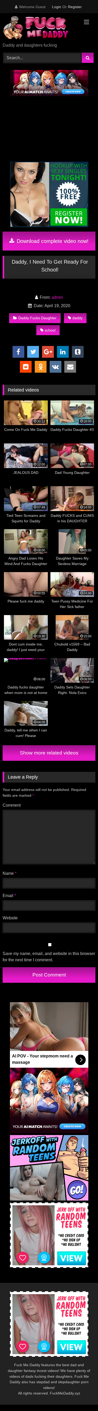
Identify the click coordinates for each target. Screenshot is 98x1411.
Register (75, 7)
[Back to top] (82, 1395)
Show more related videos (49, 753)
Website (10, 918)
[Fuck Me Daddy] (40, 28)
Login (56, 7)
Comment (12, 805)
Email (9, 895)
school (50, 330)
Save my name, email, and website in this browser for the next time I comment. (49, 956)
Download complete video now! (52, 241)
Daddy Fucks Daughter (37, 318)
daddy (77, 318)
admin (57, 297)
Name (9, 873)
